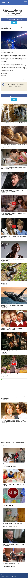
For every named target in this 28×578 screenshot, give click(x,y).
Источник (25, 79)
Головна (14, 7)
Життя (2, 576)
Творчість (13, 576)
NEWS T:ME (5, 2)
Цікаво (7, 576)
